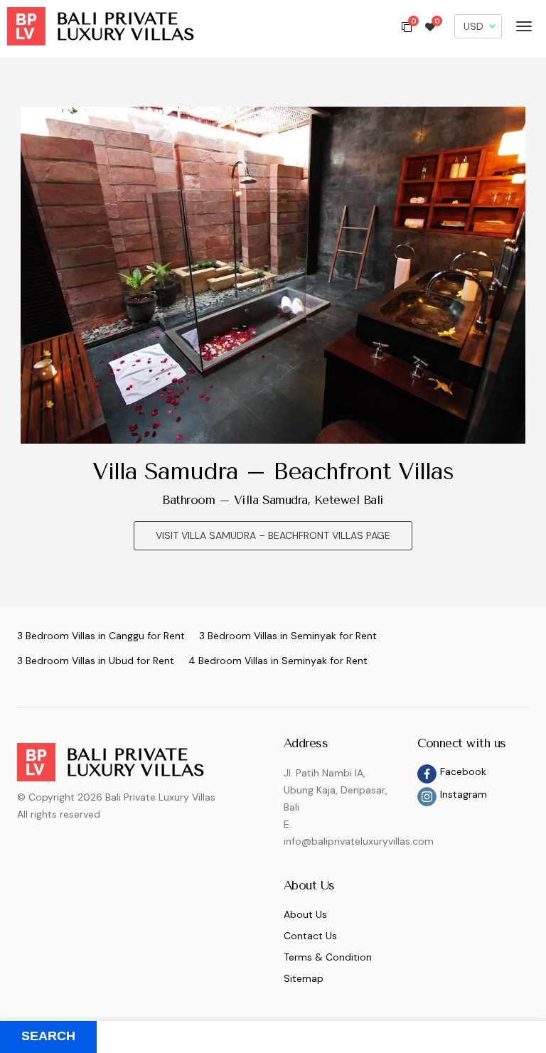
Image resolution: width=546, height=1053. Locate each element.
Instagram (463, 794)
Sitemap (303, 978)
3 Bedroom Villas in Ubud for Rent (95, 660)
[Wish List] (430, 26)
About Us (305, 914)
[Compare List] (407, 26)
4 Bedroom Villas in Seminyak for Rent (278, 660)
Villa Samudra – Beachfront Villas (273, 471)
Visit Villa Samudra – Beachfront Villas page (273, 535)
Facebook (463, 771)
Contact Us (310, 935)
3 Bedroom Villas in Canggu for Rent (101, 635)
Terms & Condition (328, 957)
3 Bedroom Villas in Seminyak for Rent (288, 635)
